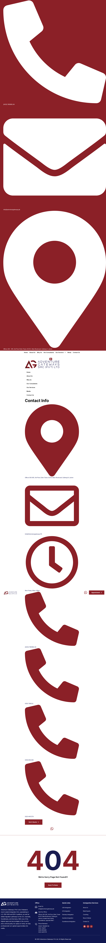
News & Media (87, 918)
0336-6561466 (42, 930)
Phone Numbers (43, 923)
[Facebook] (84, 926)
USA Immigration (66, 907)
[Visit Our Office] (36, 913)
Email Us (40, 906)
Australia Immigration (67, 918)
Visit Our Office (42, 912)
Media (69, 352)
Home (26, 352)
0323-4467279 (42, 932)
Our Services (60, 352)
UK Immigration (66, 911)
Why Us (39, 352)
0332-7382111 (42, 928)
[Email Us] (36, 907)
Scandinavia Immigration (68, 921)
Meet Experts (86, 911)
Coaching (85, 914)
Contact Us (76, 352)
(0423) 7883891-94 (43, 926)
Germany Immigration (68, 914)
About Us (32, 352)
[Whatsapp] (91, 926)
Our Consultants (49, 352)
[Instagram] (87, 926)
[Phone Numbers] (36, 924)
